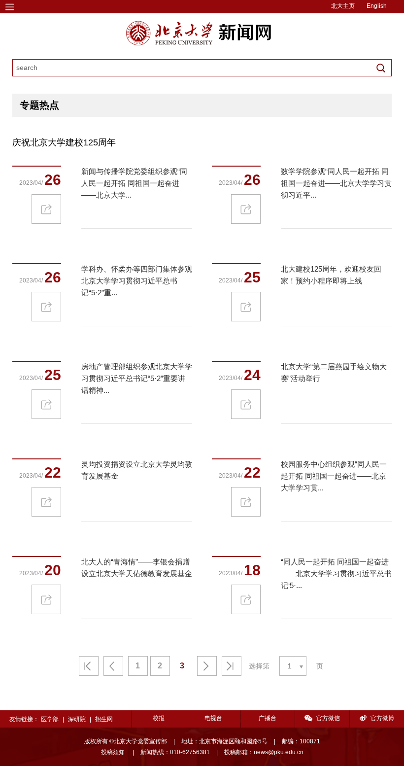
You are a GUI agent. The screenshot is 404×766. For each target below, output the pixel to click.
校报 (159, 718)
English (377, 5)
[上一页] (113, 666)
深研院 (77, 719)
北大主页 (343, 5)
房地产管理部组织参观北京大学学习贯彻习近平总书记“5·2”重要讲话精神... (136, 378)
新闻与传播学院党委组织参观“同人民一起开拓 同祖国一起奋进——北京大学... (134, 183)
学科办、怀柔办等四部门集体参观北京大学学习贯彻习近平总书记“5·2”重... (136, 281)
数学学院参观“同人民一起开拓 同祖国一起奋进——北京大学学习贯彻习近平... (336, 183)
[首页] (89, 666)
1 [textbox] (290, 666)
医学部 (50, 719)
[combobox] (292, 666)
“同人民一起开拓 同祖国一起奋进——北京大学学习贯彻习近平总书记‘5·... (336, 573)
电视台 (213, 718)
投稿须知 (113, 752)
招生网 (104, 719)
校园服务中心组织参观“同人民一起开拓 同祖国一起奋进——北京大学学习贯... (334, 476)
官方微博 (382, 718)
